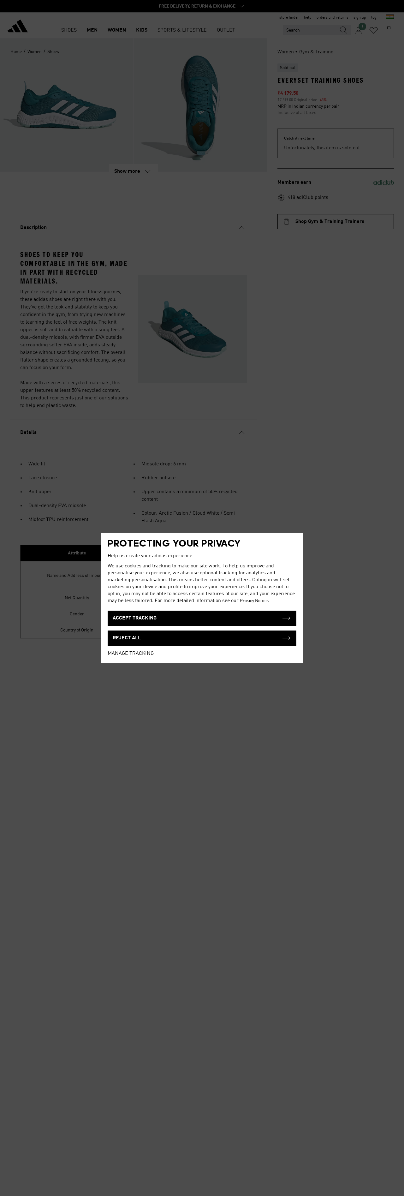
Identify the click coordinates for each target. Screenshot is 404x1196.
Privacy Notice (254, 601)
